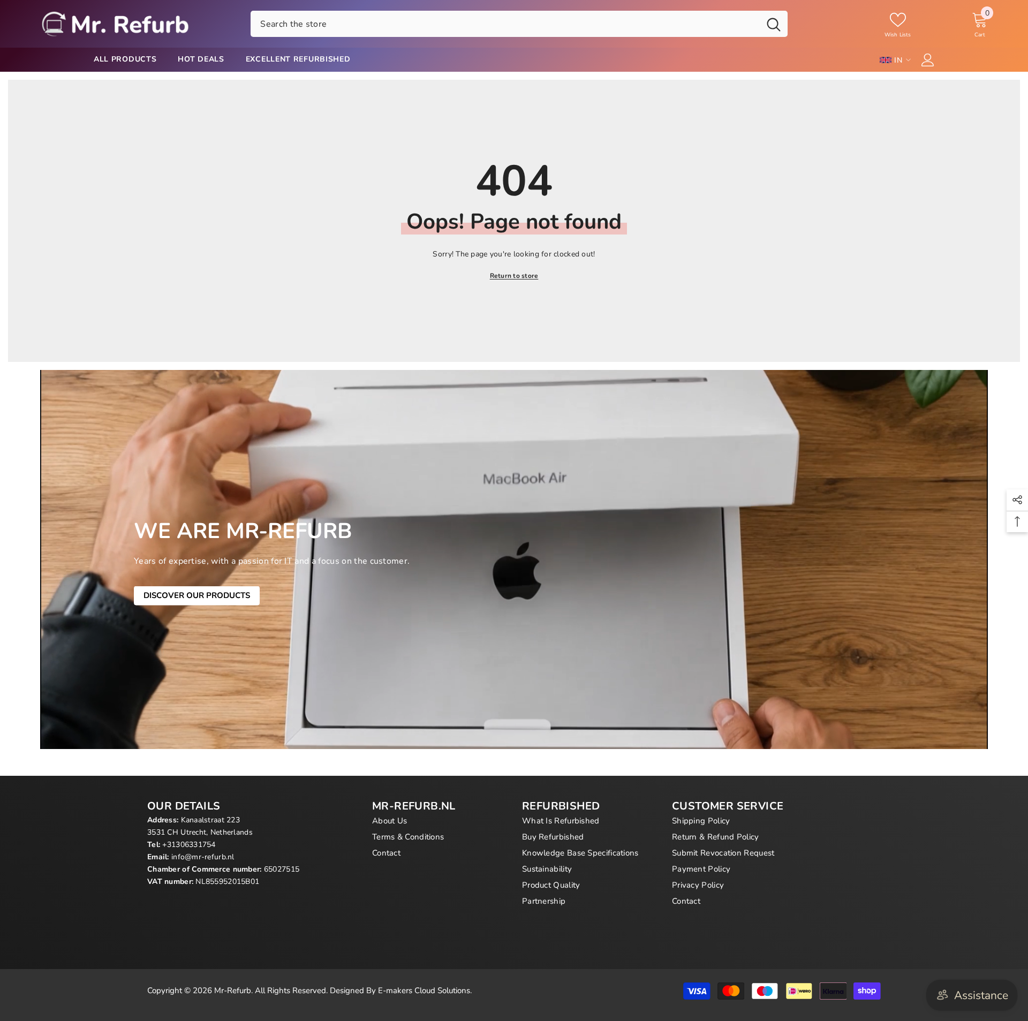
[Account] (927, 60)
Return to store (514, 275)
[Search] (519, 23)
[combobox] (505, 23)
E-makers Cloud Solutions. (425, 990)
